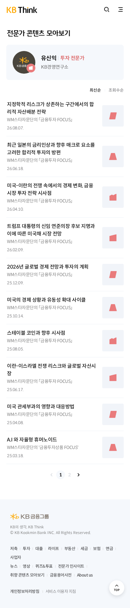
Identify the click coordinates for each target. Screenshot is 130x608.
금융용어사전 (61, 575)
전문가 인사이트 (71, 566)
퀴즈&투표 (44, 566)
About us (85, 575)
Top (116, 587)
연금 (109, 548)
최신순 (95, 90)
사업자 (15, 557)
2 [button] (69, 475)
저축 (13, 548)
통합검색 (106, 9)
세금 (84, 548)
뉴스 (13, 566)
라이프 (53, 548)
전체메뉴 (120, 9)
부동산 (69, 548)
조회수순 (116, 90)
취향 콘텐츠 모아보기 (27, 575)
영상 (26, 566)
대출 (39, 548)
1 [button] (60, 475)
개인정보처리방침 (24, 591)
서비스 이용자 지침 (60, 591)
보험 (96, 548)
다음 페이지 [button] (78, 474)
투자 (26, 548)
